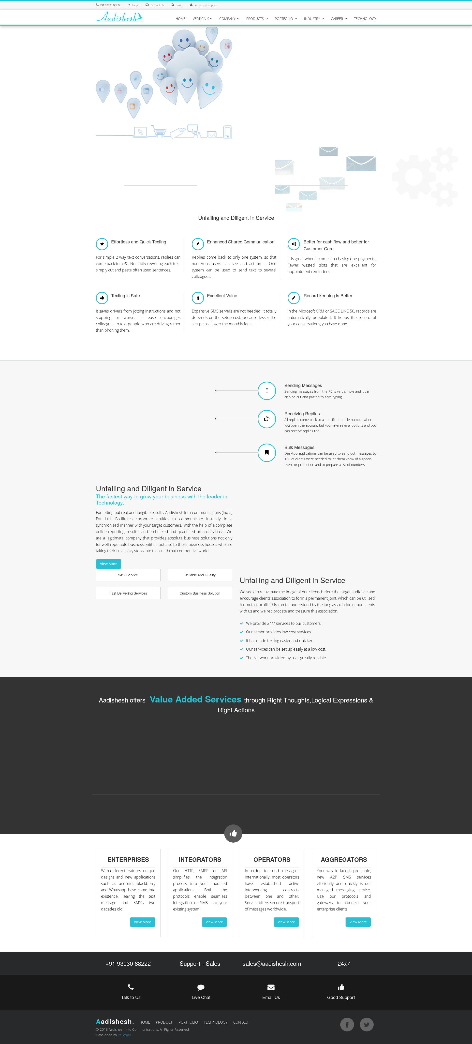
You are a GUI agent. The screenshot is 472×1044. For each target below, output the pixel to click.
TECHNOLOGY (365, 18)
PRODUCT (164, 1022)
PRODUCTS (255, 18)
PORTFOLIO (284, 18)
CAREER (337, 18)
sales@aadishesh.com (272, 963)
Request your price (205, 5)
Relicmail (124, 1035)
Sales (213, 963)
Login (179, 5)
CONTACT (241, 1022)
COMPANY (227, 18)
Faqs (135, 5)
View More (108, 563)
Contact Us (157, 5)
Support (190, 963)
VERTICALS (201, 18)
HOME (181, 18)
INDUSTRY (312, 18)
